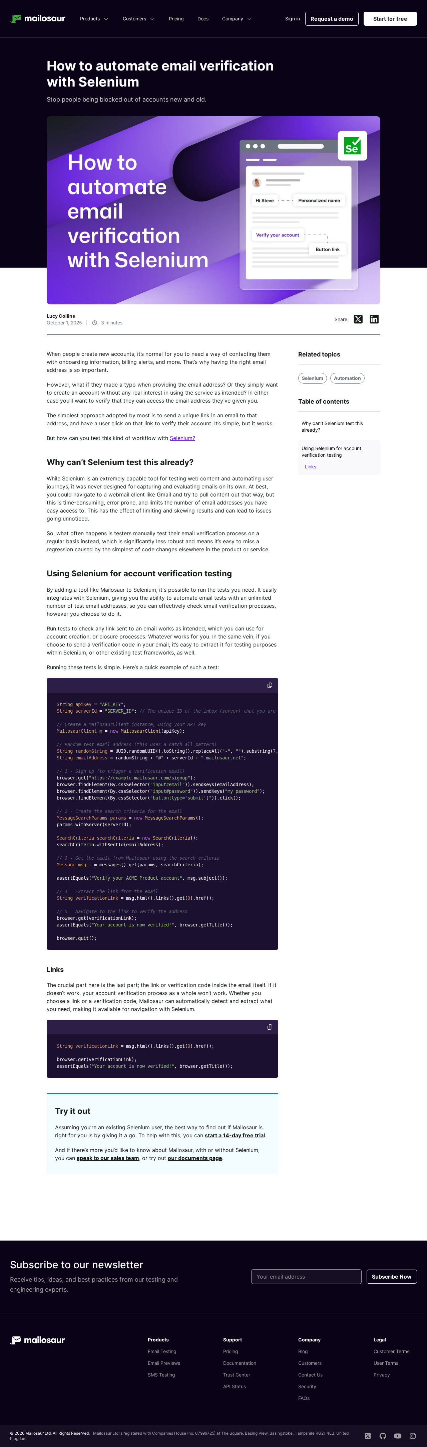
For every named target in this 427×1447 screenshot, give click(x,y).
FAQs (304, 1398)
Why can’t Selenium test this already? (120, 462)
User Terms (386, 1363)
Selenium (312, 378)
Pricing (176, 18)
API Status (234, 1386)
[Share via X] (358, 319)
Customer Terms (391, 1351)
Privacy (382, 1375)
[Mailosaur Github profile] (383, 1436)
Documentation (239, 1363)
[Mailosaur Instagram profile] (413, 1436)
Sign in (292, 18)
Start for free (390, 18)
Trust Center (236, 1375)
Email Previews (164, 1363)
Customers (134, 18)
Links (55, 970)
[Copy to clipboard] (270, 685)
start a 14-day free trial (235, 1135)
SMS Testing (161, 1375)
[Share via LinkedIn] (374, 319)
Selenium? (182, 438)
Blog (303, 1351)
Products (90, 18)
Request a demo (332, 18)
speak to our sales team (108, 1158)
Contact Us (310, 1375)
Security (307, 1386)
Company (232, 18)
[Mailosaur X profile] (368, 1436)
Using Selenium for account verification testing (139, 573)
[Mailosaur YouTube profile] (398, 1436)
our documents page (195, 1158)
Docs (202, 18)
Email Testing (162, 1351)
